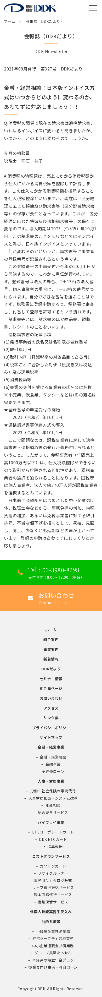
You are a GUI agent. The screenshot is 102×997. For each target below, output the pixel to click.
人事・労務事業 (51, 781)
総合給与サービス (53, 812)
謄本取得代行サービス (53, 894)
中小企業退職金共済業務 (53, 945)
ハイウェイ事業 (51, 822)
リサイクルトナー (53, 873)
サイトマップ (51, 737)
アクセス (51, 708)
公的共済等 (51, 921)
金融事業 (53, 764)
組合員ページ (51, 688)
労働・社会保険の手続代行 (53, 790)
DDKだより (51, 668)
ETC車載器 (53, 846)
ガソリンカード (53, 866)
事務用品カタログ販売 (53, 880)
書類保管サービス (53, 902)
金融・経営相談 (53, 757)
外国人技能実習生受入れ (51, 911)
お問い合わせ (51, 698)
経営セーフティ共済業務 (53, 938)
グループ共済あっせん (53, 952)
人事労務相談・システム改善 (53, 798)
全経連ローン (53, 771)
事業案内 (51, 649)
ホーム (9, 21)
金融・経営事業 (51, 747)
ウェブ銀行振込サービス (53, 887)
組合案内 (51, 639)
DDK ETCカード (53, 839)
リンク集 (51, 717)
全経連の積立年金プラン (53, 960)
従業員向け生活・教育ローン (53, 967)
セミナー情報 (51, 678)
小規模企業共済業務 (53, 931)
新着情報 (51, 659)
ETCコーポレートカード (53, 832)
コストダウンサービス (51, 856)
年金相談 (53, 805)
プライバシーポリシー (51, 727)
